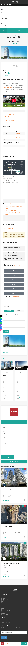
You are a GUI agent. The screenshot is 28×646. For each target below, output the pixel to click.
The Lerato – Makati (8, 489)
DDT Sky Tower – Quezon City (11, 210)
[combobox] (14, 15)
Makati (3, 598)
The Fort (4, 597)
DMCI (3, 613)
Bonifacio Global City (7, 87)
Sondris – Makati (7, 526)
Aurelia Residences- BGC (20, 373)
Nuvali (3, 600)
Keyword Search (4, 7)
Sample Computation (9, 120)
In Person (9, 310)
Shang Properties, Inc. (19, 367)
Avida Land (17, 133)
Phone (4, 437)
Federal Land (5, 368)
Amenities (7, 116)
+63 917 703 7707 (7, 4)
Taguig (14, 35)
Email (4, 431)
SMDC (3, 612)
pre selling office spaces (9, 203)
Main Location (4, 12)
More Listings (14, 422)
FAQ (6, 122)
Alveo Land (9, 485)
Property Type (4, 18)
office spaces (18, 139)
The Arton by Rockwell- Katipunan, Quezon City (12, 564)
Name (4, 425)
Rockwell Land (10, 558)
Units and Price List (9, 118)
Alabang (4, 602)
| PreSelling (14, 2)
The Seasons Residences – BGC (7, 373)
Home (9, 35)
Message (4, 443)
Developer (3, 23)
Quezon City (5, 599)
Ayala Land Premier (6, 610)
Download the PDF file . (8, 228)
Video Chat (19, 310)
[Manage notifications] (2, 644)
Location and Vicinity (9, 114)
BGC (18, 35)
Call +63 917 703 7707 (18, 265)
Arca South (4, 601)
